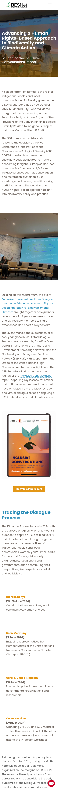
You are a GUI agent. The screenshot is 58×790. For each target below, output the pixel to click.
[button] (50, 5)
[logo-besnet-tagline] (15, 5)
